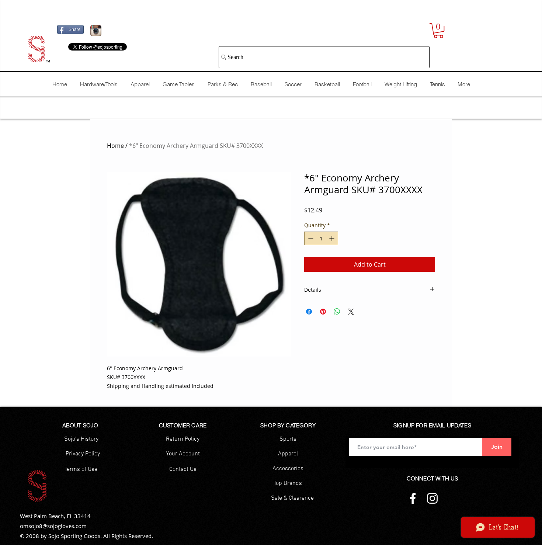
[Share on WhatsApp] (337, 311)
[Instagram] (432, 498)
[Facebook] (413, 498)
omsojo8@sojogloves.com (53, 526)
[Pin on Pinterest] (323, 311)
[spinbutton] (321, 238)
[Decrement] (310, 238)
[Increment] (332, 238)
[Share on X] (351, 311)
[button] (438, 30)
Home (115, 146)
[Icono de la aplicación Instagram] (95, 30)
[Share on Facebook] (309, 311)
